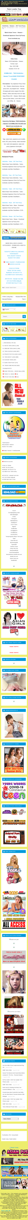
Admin (4, 27)
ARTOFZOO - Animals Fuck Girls (14, 278)
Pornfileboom (14, 532)
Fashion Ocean (14, 546)
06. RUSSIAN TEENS (8, 359)
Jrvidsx (14, 516)
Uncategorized (6, 368)
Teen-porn (19, 536)
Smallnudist (14, 528)
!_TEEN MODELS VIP (8, 342)
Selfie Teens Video (7, 1070)
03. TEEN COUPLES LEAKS (9, 351)
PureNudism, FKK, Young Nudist (10, 1135)
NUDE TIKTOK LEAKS (14, 270)
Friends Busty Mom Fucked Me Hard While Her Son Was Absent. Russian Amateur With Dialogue (13, 1094)
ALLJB (14, 510)
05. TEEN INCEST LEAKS (9, 357)
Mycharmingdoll (14, 542)
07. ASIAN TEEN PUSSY (10, 287)
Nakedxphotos (14, 520)
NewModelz (14, 560)
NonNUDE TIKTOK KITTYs (14, 272)
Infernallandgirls (14, 514)
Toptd (14, 538)
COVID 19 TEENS (14, 268)
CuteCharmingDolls (14, 552)
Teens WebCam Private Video (10, 1106)
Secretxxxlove (14, 534)
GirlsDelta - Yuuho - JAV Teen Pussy (12, 189)
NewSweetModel (14, 550)
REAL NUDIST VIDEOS (14, 255)
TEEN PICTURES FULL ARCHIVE (14, 251)
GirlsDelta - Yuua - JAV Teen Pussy (11, 175)
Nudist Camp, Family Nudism (9, 1139)
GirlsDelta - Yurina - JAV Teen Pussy (12, 161)
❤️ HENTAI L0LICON (14, 264)
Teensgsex (14, 518)
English (7, 309)
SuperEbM (14, 544)
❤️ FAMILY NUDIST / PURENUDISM (14, 262)
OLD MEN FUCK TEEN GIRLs (14, 274)
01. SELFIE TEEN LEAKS (9, 345)
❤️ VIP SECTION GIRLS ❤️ (9, 377)
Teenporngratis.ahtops (11, 536)
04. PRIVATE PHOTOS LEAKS (10, 354)
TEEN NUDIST (14, 253)
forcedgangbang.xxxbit (14, 512)
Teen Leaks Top (14, 9)
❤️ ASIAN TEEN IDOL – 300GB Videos (12, 371)
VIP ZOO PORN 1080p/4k (14, 281)
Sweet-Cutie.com (14, 558)
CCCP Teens (14, 524)
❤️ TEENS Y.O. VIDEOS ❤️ (9, 374)
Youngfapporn (14, 530)
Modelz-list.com (18, 554)
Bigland (14, 526)
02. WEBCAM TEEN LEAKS (9, 348)
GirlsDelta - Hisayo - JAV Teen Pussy (12, 216)
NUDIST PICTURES (14, 258)
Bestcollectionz (10, 554)
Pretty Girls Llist (14, 548)
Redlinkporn (14, 522)
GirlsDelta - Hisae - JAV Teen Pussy (12, 202)
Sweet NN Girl (14, 540)
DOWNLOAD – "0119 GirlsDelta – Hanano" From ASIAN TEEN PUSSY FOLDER (14, 76)
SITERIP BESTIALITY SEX (14, 283)
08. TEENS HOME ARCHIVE (10, 365)
